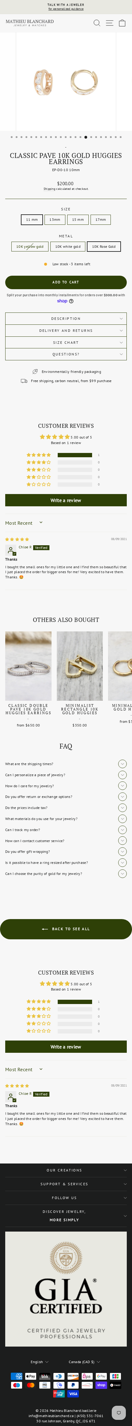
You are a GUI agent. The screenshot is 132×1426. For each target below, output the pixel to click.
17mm (100, 219)
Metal (66, 236)
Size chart (66, 342)
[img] (17, 539)
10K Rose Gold (104, 246)
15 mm (78, 219)
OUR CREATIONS (64, 1170)
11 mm (32, 219)
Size (66, 209)
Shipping (49, 189)
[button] (39, 455)
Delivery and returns (66, 330)
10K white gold (67, 246)
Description (66, 318)
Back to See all (70, 928)
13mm (54, 219)
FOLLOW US (64, 1197)
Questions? (66, 354)
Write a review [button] (66, 500)
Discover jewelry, (64, 1215)
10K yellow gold (30, 246)
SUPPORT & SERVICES (64, 1184)
